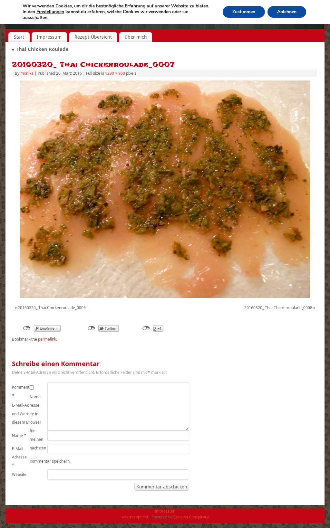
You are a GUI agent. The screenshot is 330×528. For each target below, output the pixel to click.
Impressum (49, 37)
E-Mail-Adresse (19, 457)
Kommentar (21, 391)
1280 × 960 (115, 73)
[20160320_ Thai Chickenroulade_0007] (165, 189)
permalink (47, 339)
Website (19, 474)
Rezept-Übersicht (93, 37)
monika (27, 73)
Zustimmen (243, 12)
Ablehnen (286, 12)
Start (19, 37)
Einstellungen (50, 12)
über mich (136, 37)
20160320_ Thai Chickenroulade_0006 (52, 307)
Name (19, 435)
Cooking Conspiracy (191, 517)
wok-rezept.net (134, 517)
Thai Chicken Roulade (40, 49)
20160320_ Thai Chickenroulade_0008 (278, 307)
